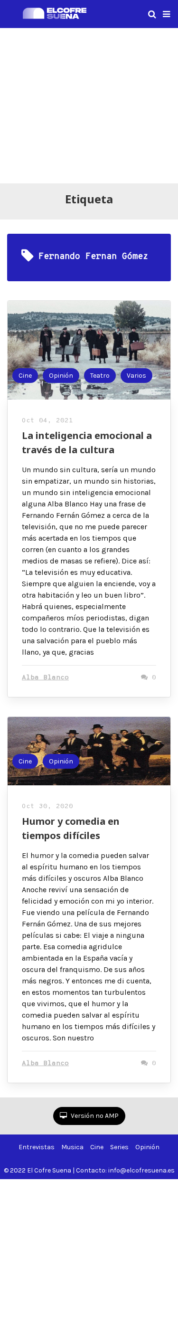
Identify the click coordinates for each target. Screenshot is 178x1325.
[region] (89, 104)
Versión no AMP (94, 1116)
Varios (136, 376)
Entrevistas (37, 1147)
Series (119, 1147)
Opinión (61, 376)
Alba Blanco (45, 678)
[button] (166, 14)
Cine (25, 376)
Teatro (100, 376)
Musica (72, 1147)
